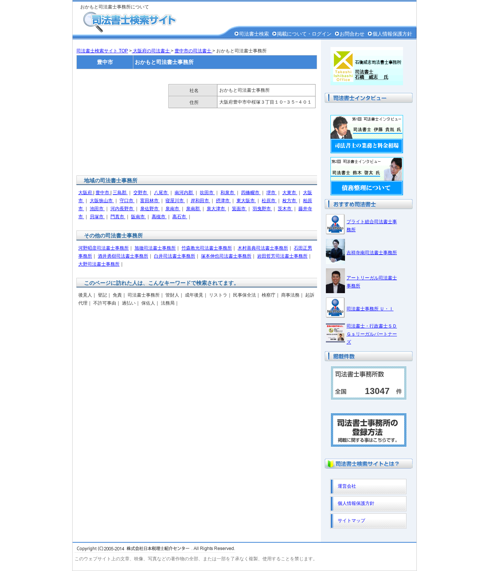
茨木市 (285, 208)
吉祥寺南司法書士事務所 (372, 252)
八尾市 (161, 192)
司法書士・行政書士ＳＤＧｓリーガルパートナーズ (372, 334)
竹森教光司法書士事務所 (206, 248)
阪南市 (138, 216)
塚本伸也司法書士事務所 (226, 256)
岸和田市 (200, 200)
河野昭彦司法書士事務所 (103, 248)
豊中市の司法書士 (193, 51)
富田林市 (150, 200)
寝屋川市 (175, 200)
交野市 (140, 192)
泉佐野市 (150, 208)
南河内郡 (184, 192)
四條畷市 (251, 192)
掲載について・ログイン (304, 34)
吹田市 (207, 192)
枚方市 (289, 200)
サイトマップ (351, 520)
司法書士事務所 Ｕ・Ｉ (370, 308)
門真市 (117, 216)
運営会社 (347, 486)
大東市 (289, 192)
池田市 (97, 208)
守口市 (127, 200)
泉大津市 (216, 208)
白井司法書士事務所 (174, 256)
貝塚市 (97, 216)
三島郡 (120, 192)
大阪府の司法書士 (151, 51)
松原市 (269, 200)
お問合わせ (352, 34)
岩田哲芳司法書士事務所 (282, 256)
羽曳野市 (262, 208)
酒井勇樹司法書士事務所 (123, 256)
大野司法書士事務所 (99, 264)
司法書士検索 (254, 34)
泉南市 (172, 208)
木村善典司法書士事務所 (263, 248)
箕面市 (239, 208)
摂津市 (223, 200)
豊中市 (103, 192)
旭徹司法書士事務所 (155, 248)
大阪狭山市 (102, 200)
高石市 (179, 216)
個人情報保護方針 (392, 34)
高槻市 (159, 216)
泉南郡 (193, 208)
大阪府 (85, 192)
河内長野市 (122, 208)
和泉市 (227, 192)
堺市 (271, 192)
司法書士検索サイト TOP (102, 51)
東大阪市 (246, 200)
